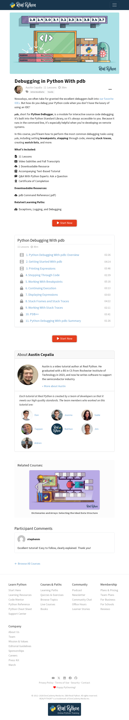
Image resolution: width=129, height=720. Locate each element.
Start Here (14, 590)
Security (75, 682)
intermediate (37, 92)
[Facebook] (70, 678)
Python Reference (19, 604)
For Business (107, 599)
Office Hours (79, 604)
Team (11, 636)
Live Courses (47, 604)
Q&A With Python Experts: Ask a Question (43, 176)
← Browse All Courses (27, 563)
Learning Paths (49, 590)
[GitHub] (76, 678)
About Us (13, 632)
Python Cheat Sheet (20, 609)
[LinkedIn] (64, 678)
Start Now (66, 223)
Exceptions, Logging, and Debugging (40, 209)
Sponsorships (16, 651)
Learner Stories (81, 609)
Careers (12, 655)
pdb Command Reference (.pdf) (37, 195)
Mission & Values (18, 641)
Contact (85, 682)
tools (50, 92)
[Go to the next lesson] (64, 43)
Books (44, 609)
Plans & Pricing (109, 590)
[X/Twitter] (59, 678)
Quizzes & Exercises (52, 595)
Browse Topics (49, 599)
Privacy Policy (46, 682)
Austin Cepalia (34, 87)
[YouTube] (53, 678)
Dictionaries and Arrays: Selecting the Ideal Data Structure (64, 513)
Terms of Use (62, 682)
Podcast (77, 590)
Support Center (17, 613)
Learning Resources (20, 595)
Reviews (105, 609)
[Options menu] (110, 90)
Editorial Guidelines (19, 646)
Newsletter (78, 595)
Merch (12, 665)
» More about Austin (54, 386)
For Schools (107, 604)
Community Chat (82, 599)
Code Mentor (16, 599)
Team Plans (107, 595)
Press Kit (13, 660)
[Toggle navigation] (114, 5)
